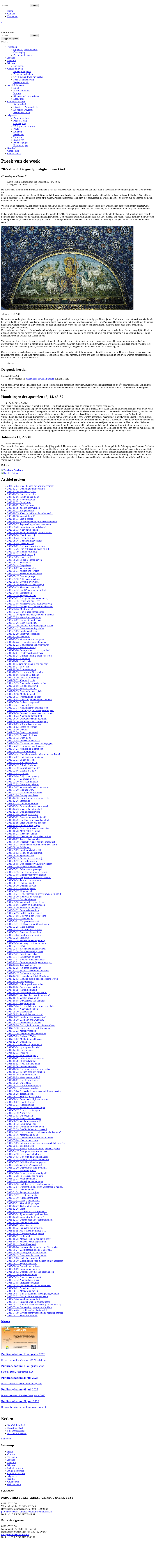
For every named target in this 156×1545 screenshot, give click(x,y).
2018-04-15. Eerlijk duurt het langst (24, 913)
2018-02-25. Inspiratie (18, 937)
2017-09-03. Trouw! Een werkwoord (25, 1014)
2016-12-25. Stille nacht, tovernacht (24, 1044)
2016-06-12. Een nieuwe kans (21, 1124)
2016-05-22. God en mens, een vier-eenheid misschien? (34, 1132)
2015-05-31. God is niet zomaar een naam (27, 1296)
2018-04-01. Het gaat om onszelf (23, 921)
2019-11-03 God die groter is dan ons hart (27, 664)
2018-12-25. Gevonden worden (22, 803)
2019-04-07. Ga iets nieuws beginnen (25, 757)
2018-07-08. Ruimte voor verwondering (26, 874)
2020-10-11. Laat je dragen (20, 518)
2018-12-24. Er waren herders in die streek (27, 806)
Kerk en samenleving (23, 79)
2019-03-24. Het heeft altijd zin (22, 762)
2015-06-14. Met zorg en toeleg (22, 1291)
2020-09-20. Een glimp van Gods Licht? (26, 527)
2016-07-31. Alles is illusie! (20, 1104)
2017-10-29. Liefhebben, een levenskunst (27, 992)
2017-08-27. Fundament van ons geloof (26, 1017)
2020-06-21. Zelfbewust (19, 562)
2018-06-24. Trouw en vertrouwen (24, 880)
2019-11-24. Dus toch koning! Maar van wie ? (29, 655)
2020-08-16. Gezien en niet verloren (24, 540)
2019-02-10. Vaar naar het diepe (22, 781)
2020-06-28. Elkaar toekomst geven (24, 560)
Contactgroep (19, 123)
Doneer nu (12, 16)
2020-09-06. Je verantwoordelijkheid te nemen (29, 532)
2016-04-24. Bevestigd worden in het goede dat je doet (33, 1148)
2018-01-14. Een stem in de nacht (23, 957)
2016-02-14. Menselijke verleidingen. (25, 1181)
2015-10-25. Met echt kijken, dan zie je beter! (29, 1239)
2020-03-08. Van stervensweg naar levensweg (29, 603)
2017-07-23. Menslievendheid (21, 1030)
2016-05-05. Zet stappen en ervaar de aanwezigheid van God (36, 1143)
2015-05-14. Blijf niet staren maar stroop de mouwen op (34, 1304)
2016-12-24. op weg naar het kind (23, 1047)
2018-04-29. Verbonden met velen (23, 907)
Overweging (19, 52)
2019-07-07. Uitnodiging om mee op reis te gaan (30, 710)
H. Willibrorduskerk (17, 1433)
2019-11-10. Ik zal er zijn (19, 661)
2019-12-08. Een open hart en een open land (28, 650)
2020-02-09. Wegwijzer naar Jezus (24, 617)
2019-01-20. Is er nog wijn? (20, 790)
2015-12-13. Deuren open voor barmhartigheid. (30, 1219)
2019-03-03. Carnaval (17, 773)
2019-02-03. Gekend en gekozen (23, 784)
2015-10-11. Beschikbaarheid (21, 1244)
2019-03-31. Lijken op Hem (20, 759)
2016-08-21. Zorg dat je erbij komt (24, 1096)
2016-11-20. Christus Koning (21, 1061)
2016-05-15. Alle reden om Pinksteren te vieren (30, 1137)
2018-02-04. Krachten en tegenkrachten (26, 948)
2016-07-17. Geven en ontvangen (23, 1110)
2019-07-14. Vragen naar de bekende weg (27, 707)
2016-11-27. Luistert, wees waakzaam (25, 1058)
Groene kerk (13, 151)
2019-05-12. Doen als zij (19, 738)
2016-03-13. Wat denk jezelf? (21, 1170)
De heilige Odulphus (23, 109)
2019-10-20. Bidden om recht (21, 669)
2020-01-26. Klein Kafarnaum (22, 623)
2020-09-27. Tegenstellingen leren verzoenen (29, 524)
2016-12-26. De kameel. (19, 1041)
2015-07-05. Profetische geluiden (23, 1282)
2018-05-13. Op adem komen (21, 899)
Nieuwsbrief (19, 66)
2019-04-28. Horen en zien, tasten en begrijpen (30, 743)
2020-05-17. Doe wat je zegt (21, 576)
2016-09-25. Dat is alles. (19, 1083)
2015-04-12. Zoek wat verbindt (22, 1315)
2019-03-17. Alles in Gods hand (22, 765)
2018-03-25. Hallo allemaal (20, 926)
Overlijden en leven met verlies (28, 77)
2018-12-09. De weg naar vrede (22, 814)
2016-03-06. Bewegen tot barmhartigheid (27, 1173)
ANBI (16, 129)
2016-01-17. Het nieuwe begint (22, 1195)
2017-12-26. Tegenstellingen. (21, 965)
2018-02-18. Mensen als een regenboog (26, 940)
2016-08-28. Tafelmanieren (20, 1093)
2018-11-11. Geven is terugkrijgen (23, 825)
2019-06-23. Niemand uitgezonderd (24, 716)
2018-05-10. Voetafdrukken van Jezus (25, 902)
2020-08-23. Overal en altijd (21, 538)
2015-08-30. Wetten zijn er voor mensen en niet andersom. (35, 1260)
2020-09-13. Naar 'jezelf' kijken (22, 529)
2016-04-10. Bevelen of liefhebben (24, 1154)
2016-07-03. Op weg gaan (20, 1115)
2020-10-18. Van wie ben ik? (21, 516)
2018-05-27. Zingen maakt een (22, 891)
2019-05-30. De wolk (17, 729)
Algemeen (12, 115)
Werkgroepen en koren (24, 126)
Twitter (14, 473)
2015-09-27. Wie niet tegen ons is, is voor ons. (29, 1250)
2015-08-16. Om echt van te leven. (24, 1266)
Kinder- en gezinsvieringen (26, 96)
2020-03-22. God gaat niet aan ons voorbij (27, 598)
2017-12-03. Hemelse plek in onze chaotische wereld (32, 978)
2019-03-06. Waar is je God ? (21, 770)
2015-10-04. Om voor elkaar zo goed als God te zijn (32, 1247)
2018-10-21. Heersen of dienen (22, 833)
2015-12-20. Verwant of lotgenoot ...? (25, 1217)
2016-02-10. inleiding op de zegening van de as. (30, 1184)
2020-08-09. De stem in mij (20, 543)
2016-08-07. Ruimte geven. (20, 1102)
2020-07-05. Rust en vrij (19, 557)
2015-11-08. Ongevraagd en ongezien (25, 1233)
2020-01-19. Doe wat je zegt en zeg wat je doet (30, 625)
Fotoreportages (20, 145)
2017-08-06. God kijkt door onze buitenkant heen (31, 1025)
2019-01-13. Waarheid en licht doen (24, 792)
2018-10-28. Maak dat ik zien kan (23, 831)
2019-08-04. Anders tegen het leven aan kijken (29, 699)
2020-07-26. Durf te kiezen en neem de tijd (28, 549)
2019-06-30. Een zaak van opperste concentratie (30, 713)
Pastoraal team (20, 120)
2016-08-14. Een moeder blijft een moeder (27, 1099)
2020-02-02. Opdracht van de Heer (24, 620)
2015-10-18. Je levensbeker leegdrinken (26, 1241)
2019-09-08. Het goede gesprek (22, 686)
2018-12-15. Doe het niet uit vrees (23, 811)
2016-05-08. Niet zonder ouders (22, 1140)
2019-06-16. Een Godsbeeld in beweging (27, 718)
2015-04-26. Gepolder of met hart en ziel (27, 1310)
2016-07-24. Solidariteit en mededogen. (26, 1107)
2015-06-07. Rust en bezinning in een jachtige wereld (33, 1293)
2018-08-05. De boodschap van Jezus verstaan (29, 863)
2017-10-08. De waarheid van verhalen (26, 1000)
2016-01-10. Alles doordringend (22, 1198)
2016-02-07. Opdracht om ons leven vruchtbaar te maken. (35, 1187)
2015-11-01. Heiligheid (18, 1236)
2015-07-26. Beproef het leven (22, 1274)
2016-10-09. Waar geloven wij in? (23, 1077)
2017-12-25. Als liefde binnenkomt (24, 968)
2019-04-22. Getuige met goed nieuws (25, 746)
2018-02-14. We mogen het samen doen (26, 943)
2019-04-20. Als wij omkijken (21, 751)
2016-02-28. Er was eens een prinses (25, 1176)
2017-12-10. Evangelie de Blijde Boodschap (28, 976)
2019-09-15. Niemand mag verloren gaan (27, 683)
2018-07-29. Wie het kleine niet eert (24, 866)
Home (10, 11)
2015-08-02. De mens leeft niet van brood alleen (30, 1271)
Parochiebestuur (21, 118)
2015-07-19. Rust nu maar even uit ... (25, 1277)
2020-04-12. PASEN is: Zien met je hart (26, 590)
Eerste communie (21, 90)
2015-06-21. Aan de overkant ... (22, 1288)
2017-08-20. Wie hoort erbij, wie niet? (25, 1020)
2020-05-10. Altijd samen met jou (23, 579)
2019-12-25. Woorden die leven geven (25, 639)
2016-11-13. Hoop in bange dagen (23, 1063)
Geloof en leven (15, 68)
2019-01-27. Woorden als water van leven (27, 787)
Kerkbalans (18, 134)
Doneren (17, 131)
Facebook (18, 470)
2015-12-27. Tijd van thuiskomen (23, 1206)
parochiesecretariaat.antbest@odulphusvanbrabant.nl (26, 1511)
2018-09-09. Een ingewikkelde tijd (24, 850)
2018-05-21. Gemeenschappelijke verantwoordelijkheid (34, 894)
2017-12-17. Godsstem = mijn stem (24, 973)
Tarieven (17, 137)
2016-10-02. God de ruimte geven (23, 1080)
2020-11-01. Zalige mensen (20, 510)
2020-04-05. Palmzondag (19, 592)
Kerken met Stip (21, 82)
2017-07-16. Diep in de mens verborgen (26, 1033)
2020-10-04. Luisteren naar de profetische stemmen (32, 521)
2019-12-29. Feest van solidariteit (23, 633)
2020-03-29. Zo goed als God (21, 595)
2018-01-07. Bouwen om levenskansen (26, 959)
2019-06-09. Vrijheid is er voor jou (24, 724)
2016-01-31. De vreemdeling (21, 1189)
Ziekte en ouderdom (23, 74)
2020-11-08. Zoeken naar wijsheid (23, 508)
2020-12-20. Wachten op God (21, 491)
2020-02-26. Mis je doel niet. (21, 609)
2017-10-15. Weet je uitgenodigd (23, 998)
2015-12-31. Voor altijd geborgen (23, 1203)
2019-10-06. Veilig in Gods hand (23, 675)
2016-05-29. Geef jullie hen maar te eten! (27, 1129)
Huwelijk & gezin (22, 71)
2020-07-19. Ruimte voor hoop (22, 551)
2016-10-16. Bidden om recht (21, 1074)
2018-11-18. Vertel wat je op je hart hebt (26, 822)
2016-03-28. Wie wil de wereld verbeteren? (28, 1159)
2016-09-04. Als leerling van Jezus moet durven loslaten (34, 1091)
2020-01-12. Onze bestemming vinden (25, 628)
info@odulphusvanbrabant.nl (15, 1534)
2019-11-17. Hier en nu (18, 658)
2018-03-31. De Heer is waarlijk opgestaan (28, 924)
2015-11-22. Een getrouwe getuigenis (25, 1228)
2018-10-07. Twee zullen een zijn (23, 839)
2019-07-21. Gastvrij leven (20, 705)
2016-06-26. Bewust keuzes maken (24, 1118)
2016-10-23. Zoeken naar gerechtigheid (26, 1072)
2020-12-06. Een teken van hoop (23, 497)
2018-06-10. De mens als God (21, 885)
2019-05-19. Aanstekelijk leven (22, 735)
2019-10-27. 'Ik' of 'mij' (18, 666)
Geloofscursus (14, 153)
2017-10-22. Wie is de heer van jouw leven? (28, 995)
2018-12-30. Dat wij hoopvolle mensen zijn (28, 798)
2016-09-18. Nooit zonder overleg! (24, 1085)
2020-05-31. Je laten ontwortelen (23, 571)
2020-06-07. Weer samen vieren (22, 568)
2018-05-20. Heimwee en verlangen (24, 896)
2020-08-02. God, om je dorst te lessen (26, 546)
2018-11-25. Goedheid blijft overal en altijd (28, 820)
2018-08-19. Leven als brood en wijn (25, 858)
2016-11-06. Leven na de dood (22, 1066)
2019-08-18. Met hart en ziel (21, 694)
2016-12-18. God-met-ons (19, 1050)
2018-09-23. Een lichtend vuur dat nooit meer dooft (32, 844)
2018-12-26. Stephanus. (18, 800)
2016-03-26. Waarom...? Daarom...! (24, 1165)
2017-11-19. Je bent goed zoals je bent (25, 984)
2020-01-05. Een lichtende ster (22, 631)
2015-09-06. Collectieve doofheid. (23, 1258)
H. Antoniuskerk (15, 1428)
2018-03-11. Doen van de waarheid (24, 932)
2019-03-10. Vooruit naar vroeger (23, 768)
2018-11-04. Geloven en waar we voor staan (28, 828)
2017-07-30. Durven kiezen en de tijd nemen (28, 1028)
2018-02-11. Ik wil (16, 946)
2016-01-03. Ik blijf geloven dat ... (23, 1200)
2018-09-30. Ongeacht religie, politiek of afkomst (31, 842)
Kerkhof (11, 148)
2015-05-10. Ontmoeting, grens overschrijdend (29, 1307)
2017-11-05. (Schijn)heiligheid (22, 989)
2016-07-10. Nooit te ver (19, 1113)
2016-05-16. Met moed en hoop (22, 1135)
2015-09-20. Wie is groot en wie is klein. (26, 1252)
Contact (11, 13)
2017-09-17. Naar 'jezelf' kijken (22, 1009)
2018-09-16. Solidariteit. (19, 847)
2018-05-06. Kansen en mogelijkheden (26, 905)
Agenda (11, 57)
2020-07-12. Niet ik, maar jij (21, 554)
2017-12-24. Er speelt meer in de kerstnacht (28, 970)
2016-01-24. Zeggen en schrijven (23, 1192)
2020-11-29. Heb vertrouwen (21, 499)
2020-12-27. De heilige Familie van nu (26, 488)
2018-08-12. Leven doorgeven (22, 861)
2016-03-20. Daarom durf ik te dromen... (27, 1167)
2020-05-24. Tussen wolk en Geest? (24, 573)
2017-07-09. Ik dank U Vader (21, 1036)
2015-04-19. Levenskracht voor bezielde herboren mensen (35, 1313)
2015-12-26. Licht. (16, 1208)
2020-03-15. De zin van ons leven (23, 601)
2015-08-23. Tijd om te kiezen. (22, 1263)
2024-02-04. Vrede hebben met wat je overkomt (30, 486)
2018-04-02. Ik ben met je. (20, 918)
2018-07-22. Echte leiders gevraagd (24, 869)
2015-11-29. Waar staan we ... (21, 1225)
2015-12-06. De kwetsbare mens (23, 1222)
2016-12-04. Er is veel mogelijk (22, 1055)
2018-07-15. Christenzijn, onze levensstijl (27, 872)
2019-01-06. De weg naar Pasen (22, 795)
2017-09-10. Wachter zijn (19, 1011)
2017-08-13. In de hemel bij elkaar (24, 1022)
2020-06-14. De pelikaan (19, 565)
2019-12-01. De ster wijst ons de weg (25, 653)
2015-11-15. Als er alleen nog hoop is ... (26, 1230)
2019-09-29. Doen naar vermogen (23, 677)
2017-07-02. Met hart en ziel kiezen (24, 1039)
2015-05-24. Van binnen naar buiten (24, 1299)
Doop (16, 88)
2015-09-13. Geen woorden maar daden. (26, 1255)
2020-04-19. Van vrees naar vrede (23, 587)
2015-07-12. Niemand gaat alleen (23, 1280)
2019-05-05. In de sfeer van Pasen (23, 740)
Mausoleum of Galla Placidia (40, 378)
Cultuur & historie (16, 101)
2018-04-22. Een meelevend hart (23, 910)
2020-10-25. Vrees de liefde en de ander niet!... (30, 513)
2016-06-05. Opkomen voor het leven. (25, 1126)
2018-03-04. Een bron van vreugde (24, 935)
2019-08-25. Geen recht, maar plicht (24, 691)
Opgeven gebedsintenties (25, 49)
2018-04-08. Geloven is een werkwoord (26, 915)
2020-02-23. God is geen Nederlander (25, 612)
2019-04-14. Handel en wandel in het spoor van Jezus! (33, 754)
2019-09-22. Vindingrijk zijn (21, 680)
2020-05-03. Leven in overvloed (23, 581)
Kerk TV (11, 60)
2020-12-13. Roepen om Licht (22, 494)
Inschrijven (18, 140)
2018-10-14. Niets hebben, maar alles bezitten (29, 836)
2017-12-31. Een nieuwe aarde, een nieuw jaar (29, 962)
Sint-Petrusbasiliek (16, 1430)
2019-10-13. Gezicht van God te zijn (25, 672)
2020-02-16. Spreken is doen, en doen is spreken (30, 614)
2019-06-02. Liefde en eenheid (22, 727)
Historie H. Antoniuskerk (25, 107)
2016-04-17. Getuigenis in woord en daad (27, 1151)
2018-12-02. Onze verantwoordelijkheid (26, 817)
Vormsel (17, 93)
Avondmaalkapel (21, 112)
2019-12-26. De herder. (18, 636)
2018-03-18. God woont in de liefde (24, 929)
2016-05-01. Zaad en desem (20, 1145)
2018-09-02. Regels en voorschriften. (25, 853)
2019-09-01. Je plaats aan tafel (22, 688)
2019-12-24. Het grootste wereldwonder (26, 642)
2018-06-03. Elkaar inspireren (21, 888)
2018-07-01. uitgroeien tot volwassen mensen (29, 877)
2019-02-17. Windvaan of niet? (22, 779)
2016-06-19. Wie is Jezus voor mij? (24, 1121)
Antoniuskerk (20, 104)
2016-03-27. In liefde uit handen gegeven (27, 1162)
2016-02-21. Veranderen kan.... (22, 1178)
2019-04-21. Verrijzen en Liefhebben (25, 748)
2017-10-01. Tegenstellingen (21, 1003)
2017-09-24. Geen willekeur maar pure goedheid (30, 1006)
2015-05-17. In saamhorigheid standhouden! (28, 1302)
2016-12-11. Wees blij (17, 1052)
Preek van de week (22, 55)
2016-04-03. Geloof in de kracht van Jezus (27, 1156)
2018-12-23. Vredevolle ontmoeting (24, 809)
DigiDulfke (18, 99)
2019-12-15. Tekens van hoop (21, 647)
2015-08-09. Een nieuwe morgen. (23, 1269)
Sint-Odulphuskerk (16, 1425)
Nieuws (11, 63)
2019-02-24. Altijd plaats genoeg (23, 776)
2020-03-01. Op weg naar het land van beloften (30, 606)
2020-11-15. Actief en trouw (21, 505)
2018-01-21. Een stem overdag (22, 954)
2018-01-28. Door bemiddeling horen (25, 951)
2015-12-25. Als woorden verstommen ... (27, 1211)
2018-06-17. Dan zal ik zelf (20, 883)
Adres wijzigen (20, 142)
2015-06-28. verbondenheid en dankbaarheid (29, 1285)
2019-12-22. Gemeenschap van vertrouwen (28, 644)
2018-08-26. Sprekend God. (20, 855)
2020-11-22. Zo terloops (19, 502)
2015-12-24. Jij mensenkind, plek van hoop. (28, 1214)
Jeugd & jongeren (15, 85)
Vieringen (12, 46)
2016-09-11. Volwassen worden (22, 1088)
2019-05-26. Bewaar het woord (22, 732)
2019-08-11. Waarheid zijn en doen (24, 696)
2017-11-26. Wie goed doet (20, 981)
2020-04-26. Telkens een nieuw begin (25, 584)
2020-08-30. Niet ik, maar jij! (21, 535)
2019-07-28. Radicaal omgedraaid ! (24, 702)
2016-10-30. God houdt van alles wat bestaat (28, 1069)
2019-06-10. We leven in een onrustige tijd (27, 721)
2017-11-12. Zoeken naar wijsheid (23, 987)
